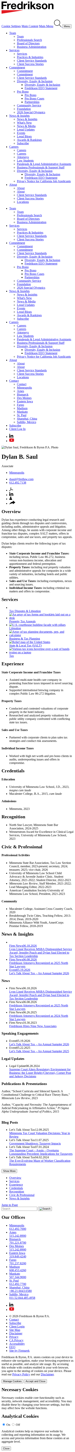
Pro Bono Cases (34, 98)
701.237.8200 (17, 1263)
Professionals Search (29, 40)
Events (21, 133)
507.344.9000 (17, 1277)
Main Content (30, 26)
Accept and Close (35, 1381)
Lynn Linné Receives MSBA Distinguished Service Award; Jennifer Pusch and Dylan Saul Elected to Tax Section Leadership (40, 995)
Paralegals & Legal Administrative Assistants (44, 164)
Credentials (16, 1188)
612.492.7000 (17, 1228)
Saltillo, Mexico (26, 422)
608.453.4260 (17, 1270)
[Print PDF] (11, 490)
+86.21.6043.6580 (20, 1291)
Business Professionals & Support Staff (40, 167)
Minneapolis (24, 387)
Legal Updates (26, 129)
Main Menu (46, 26)
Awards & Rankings (29, 139)
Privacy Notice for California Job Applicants (44, 181)
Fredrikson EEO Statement (41, 88)
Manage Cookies (12, 1381)
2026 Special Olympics (31, 112)
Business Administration (31, 46)
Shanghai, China (27, 418)
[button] (12, 503)
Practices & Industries (30, 57)
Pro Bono (23, 91)
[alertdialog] (37, 1418)
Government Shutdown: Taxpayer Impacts (35, 1143)
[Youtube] (11, 440)
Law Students (25, 160)
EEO (12, 1347)
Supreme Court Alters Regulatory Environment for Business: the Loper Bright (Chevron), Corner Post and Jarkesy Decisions (40, 1073)
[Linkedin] (11, 436)
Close (6, 1448)
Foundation (24, 108)
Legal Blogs (24, 136)
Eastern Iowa (25, 401)
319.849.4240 (17, 1256)
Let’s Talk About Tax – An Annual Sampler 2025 (39, 1051)
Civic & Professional (21, 1195)
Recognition (16, 1191)
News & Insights (19, 115)
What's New (24, 122)
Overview (15, 1177)
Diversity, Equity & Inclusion (34, 81)
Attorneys (23, 157)
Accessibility (17, 1343)
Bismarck (22, 394)
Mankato (22, 411)
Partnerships (32, 102)
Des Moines (24, 398)
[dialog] (37, 1369)
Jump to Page (10, 1205)
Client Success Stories (30, 64)
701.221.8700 (17, 1242)
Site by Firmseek (19, 1350)
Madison (22, 408)
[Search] (58, 26)
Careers (13, 146)
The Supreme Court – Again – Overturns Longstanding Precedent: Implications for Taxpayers (40, 1152)
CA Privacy (16, 1340)
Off (18, 1424)
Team (12, 33)
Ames (20, 391)
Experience (16, 1184)
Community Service (29, 105)
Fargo (20, 404)
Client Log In (17, 429)
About (13, 184)
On (8, 1424)
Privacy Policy (21, 1374)
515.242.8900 (17, 1235)
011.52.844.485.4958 (22, 1297)
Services (14, 50)
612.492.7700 (17, 1284)
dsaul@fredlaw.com (21, 479)
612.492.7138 (17, 482)
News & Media (26, 126)
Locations (23, 202)
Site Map (14, 1330)
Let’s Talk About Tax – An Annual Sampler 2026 (39, 1044)
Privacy (13, 1336)
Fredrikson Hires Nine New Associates (33, 1026)
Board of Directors (28, 43)
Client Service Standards (32, 60)
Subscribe (23, 143)
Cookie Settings (11, 26)
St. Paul (21, 415)
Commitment (17, 67)
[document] (37, 1418)
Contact (14, 380)
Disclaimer (15, 1333)
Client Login (17, 1326)
